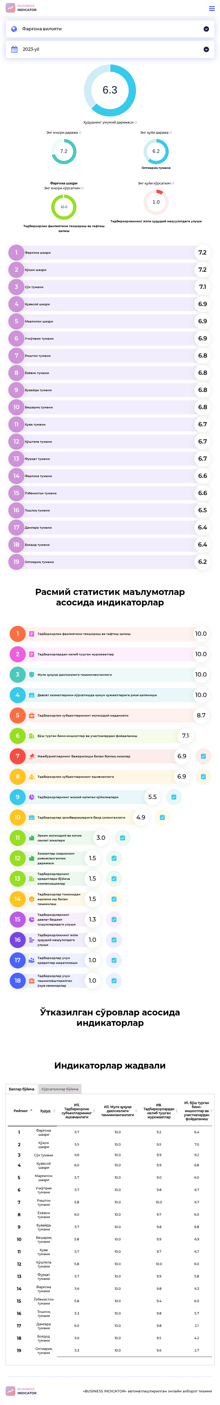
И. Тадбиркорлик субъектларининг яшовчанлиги (77, 1111)
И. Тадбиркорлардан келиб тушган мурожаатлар (159, 1111)
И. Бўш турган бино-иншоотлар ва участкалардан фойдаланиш (196, 1111)
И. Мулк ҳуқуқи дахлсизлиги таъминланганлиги (117, 1111)
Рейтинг (21, 1111)
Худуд (45, 1111)
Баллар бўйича (21, 1089)
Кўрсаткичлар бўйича (60, 1089)
